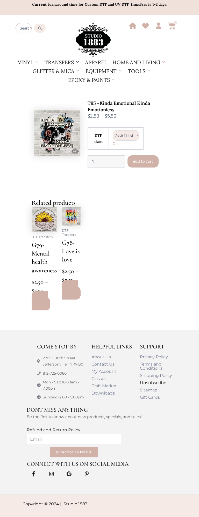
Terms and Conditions (151, 366)
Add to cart (143, 161)
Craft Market (104, 385)
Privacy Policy (154, 356)
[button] (28, 62)
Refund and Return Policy (53, 429)
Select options (40, 300)
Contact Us (103, 364)
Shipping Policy (156, 375)
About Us (101, 356)
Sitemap (149, 390)
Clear (117, 143)
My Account (103, 371)
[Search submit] (40, 28)
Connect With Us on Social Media (78, 464)
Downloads (103, 393)
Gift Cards (150, 397)
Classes (98, 378)
